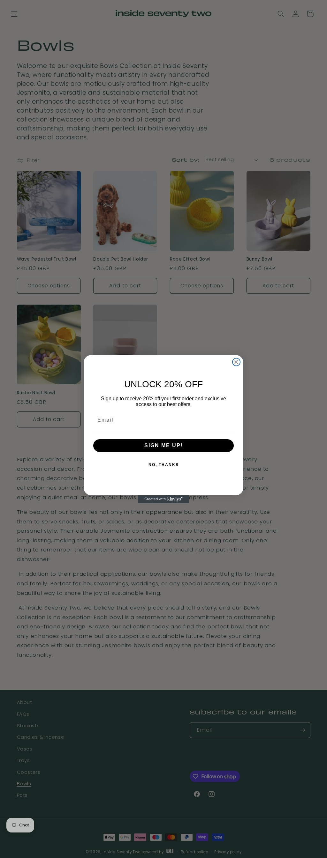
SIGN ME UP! (163, 445)
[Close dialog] (236, 362)
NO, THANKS (163, 464)
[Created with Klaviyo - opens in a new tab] (163, 499)
